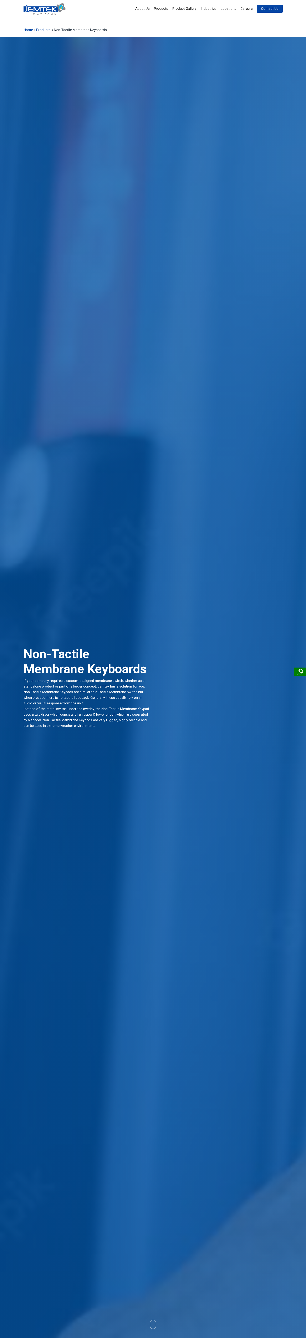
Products (43, 30)
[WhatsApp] (300, 672)
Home (28, 30)
